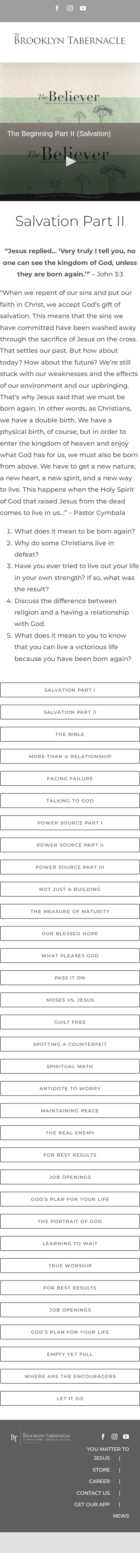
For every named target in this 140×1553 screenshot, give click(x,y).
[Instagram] (114, 1436)
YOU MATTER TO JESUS (108, 1453)
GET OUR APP (92, 1504)
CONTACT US (93, 1493)
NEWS (121, 1516)
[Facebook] (103, 1436)
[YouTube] (126, 1436)
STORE (101, 1470)
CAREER (99, 1481)
